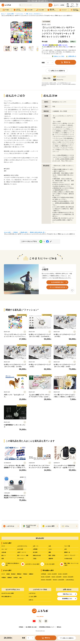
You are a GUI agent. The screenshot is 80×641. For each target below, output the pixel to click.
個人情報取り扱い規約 (31, 627)
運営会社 (59, 627)
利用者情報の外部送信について (46, 627)
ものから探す (10, 13)
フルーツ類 (67, 546)
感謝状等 (51, 558)
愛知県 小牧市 (46, 24)
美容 (3, 558)
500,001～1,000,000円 (58, 579)
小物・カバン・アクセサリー (33, 13)
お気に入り (72, 6)
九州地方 (15, 577)
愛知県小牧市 (24, 232)
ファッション (19, 13)
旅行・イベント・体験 (22, 555)
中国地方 (4, 577)
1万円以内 (43, 574)
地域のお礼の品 (37, 555)
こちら (66, 46)
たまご (50, 549)
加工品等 (35, 552)
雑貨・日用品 (52, 555)
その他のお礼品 (68, 558)
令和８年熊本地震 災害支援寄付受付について (40, 1)
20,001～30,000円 (62, 574)
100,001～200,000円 (68, 577)
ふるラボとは (32, 593)
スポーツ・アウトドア (69, 555)
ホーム (3, 13)
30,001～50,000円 (45, 577)
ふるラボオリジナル (22, 546)
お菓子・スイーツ (21, 552)
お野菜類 (35, 549)
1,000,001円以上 (70, 579)
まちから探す (7, 232)
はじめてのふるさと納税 (8, 593)
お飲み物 (4, 552)
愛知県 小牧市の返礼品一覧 (37, 232)
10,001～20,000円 (52, 574)
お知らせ (31, 599)
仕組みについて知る (59, 56)
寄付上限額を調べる (6, 596)
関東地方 (19, 574)
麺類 (50, 552)
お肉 (50, 546)
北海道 (8, 574)
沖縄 (20, 577)
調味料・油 (67, 552)
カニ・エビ (4, 549)
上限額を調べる (72, 56)
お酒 (65, 549)
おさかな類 (20, 549)
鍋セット (4, 555)
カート (77, 6)
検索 (50, 5)
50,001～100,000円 (56, 577)
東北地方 (13, 574)
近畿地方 (31, 574)
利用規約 (21, 627)
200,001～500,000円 (46, 579)
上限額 (67, 6)
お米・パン (35, 546)
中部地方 (15, 232)
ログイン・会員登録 (60, 5)
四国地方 (10, 577)
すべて (3, 546)
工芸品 (34, 558)
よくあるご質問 (32, 596)
